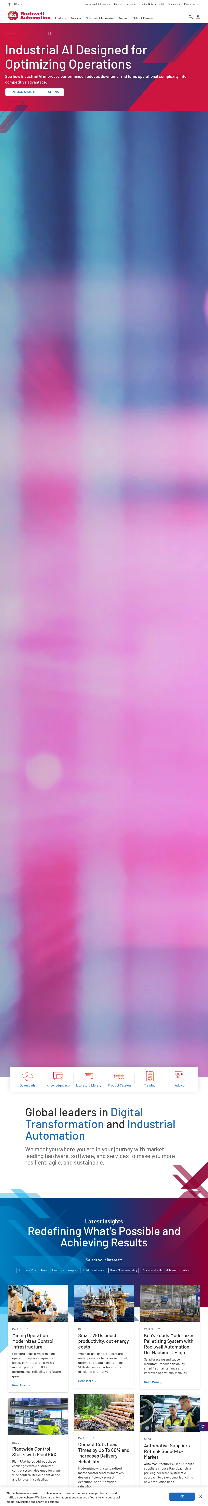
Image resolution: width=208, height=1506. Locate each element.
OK (182, 1496)
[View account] (198, 17)
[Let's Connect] (203, 1426)
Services (76, 18)
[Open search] (191, 17)
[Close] (201, 1496)
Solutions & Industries (100, 18)
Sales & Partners (143, 18)
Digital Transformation (84, 1119)
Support (124, 18)
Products (60, 18)
